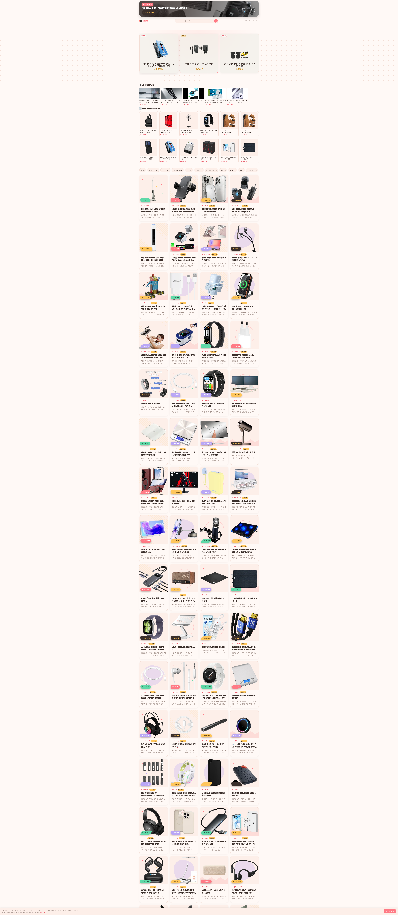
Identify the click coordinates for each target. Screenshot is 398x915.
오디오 (143, 170)
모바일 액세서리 (153, 170)
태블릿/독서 (198, 170)
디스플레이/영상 (177, 170)
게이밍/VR (233, 170)
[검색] (216, 21)
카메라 (241, 170)
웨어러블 (188, 170)
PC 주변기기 (165, 170)
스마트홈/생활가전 (211, 170)
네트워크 (223, 170)
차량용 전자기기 (252, 170)
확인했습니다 (390, 911)
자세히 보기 (43, 912)
